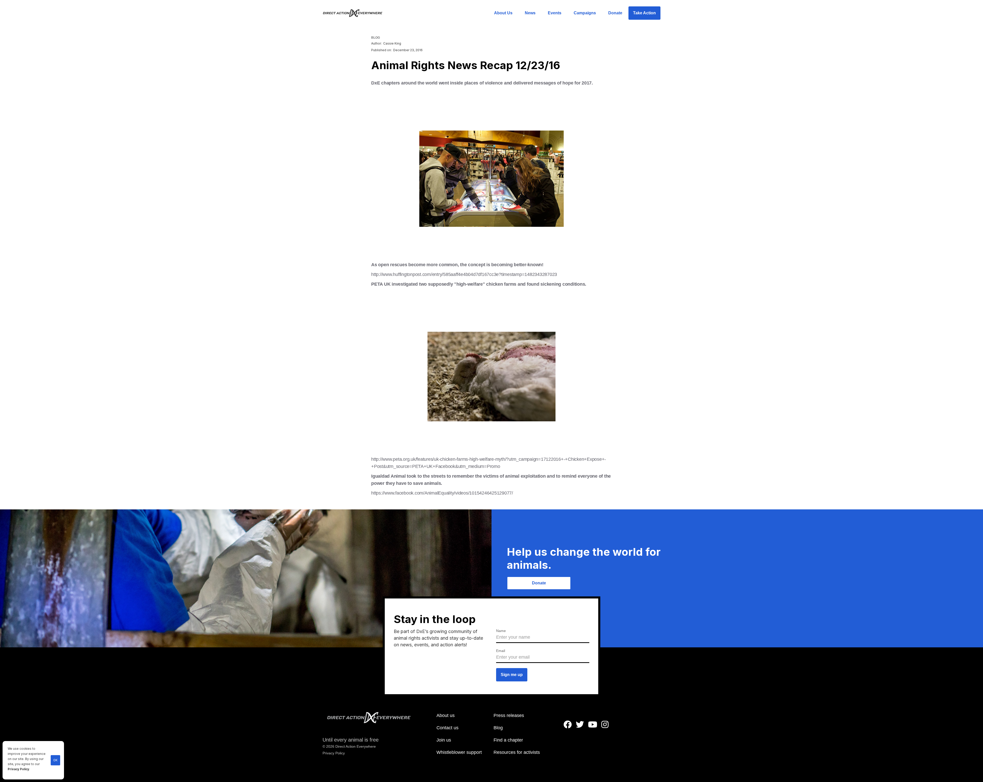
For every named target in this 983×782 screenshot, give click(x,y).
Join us (443, 740)
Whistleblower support (459, 752)
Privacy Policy (18, 769)
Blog (498, 727)
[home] (356, 13)
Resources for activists (517, 752)
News (530, 13)
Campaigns (585, 13)
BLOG (375, 37)
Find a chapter (508, 740)
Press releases (509, 715)
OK (55, 760)
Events (554, 13)
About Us (503, 13)
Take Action (644, 13)
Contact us (447, 727)
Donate (615, 13)
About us (445, 715)
